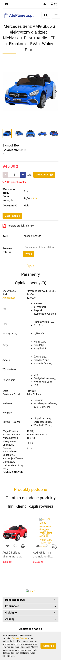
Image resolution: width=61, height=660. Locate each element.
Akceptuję (48, 646)
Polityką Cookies (19, 638)
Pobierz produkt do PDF (21, 225)
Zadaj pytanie (12, 215)
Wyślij (28, 254)
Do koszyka (42, 174)
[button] (30, 600)
